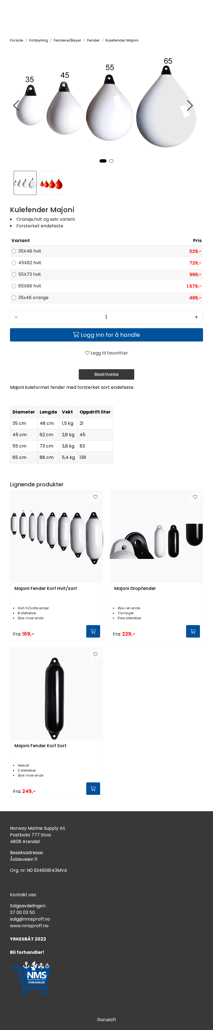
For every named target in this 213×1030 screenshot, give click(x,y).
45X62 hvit (29, 263)
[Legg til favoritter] (95, 497)
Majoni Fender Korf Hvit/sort (45, 589)
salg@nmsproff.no (30, 919)
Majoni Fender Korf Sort (40, 746)
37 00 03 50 (22, 912)
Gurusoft (106, 1019)
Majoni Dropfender (135, 589)
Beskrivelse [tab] (106, 374)
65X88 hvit (29, 286)
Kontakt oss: (23, 895)
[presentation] (17, 105)
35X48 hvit (29, 251)
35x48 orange (33, 297)
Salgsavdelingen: (28, 906)
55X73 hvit (29, 274)
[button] (103, 161)
